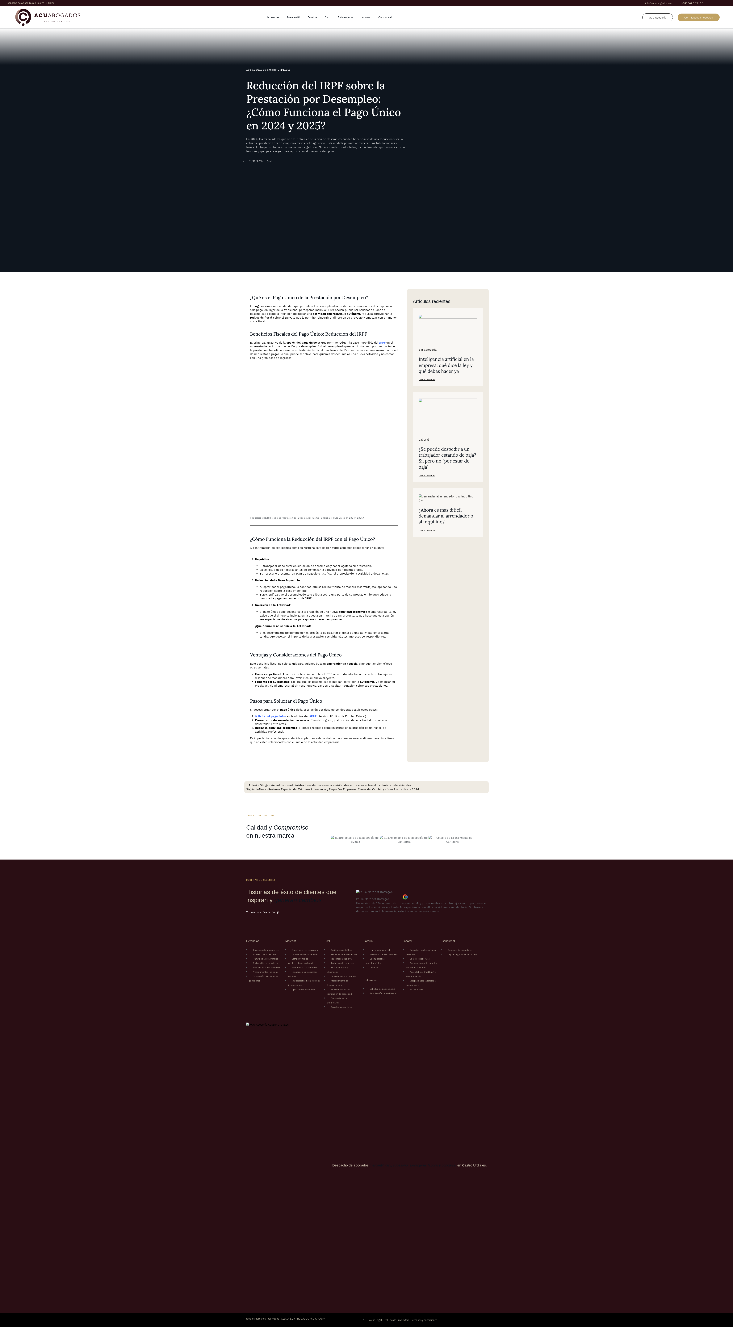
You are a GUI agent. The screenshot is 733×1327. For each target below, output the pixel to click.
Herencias (272, 17)
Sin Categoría (428, 349)
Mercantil (293, 17)
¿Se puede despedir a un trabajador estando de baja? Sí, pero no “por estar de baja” (447, 458)
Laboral (366, 17)
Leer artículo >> (427, 379)
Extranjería (345, 17)
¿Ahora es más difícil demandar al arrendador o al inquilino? (446, 516)
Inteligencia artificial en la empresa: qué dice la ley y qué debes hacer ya (446, 365)
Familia (312, 17)
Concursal (385, 17)
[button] (659, 3)
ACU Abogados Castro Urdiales (268, 70)
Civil (327, 17)
